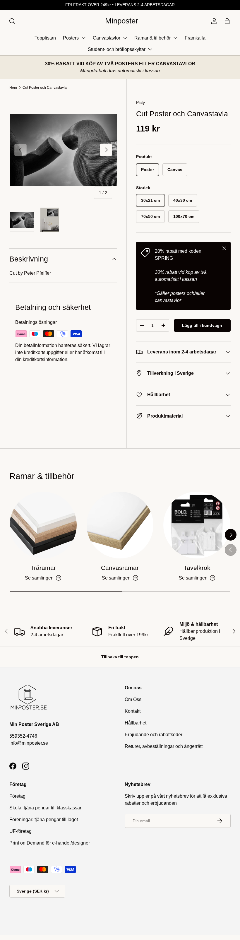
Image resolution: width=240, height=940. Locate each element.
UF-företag (20, 831)
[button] (227, 21)
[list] (63, 150)
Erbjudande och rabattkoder (153, 734)
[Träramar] (43, 525)
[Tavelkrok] (196, 525)
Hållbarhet (135, 722)
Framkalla (195, 37)
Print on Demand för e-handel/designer (49, 842)
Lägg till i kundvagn (202, 325)
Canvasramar (120, 567)
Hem (13, 88)
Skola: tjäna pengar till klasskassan (46, 807)
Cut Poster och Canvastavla (45, 88)
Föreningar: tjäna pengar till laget (43, 819)
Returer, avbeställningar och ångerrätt (164, 746)
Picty (140, 102)
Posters (71, 37)
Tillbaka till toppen (120, 656)
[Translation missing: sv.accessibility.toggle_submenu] (83, 37)
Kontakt (132, 711)
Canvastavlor (106, 37)
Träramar (43, 567)
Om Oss (133, 699)
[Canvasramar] (120, 525)
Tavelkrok (197, 567)
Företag (17, 796)
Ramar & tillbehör (152, 37)
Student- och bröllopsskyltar (116, 49)
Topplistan (45, 37)
